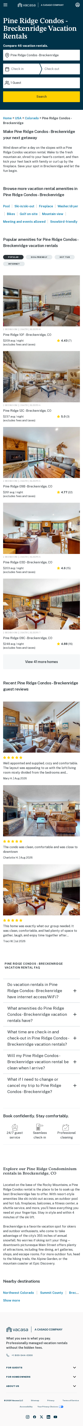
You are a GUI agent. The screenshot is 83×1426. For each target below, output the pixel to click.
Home (7, 118)
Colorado (32, 118)
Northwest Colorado (18, 1293)
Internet (14, 264)
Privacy (50, 1400)
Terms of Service (70, 1400)
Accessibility (26, 1406)
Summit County (51, 1293)
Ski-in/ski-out (24, 206)
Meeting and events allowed (24, 222)
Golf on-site (29, 214)
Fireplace (46, 206)
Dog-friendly (39, 257)
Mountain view (52, 214)
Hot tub (65, 257)
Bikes (11, 214)
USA (18, 118)
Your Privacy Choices (47, 1406)
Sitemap (35, 1400)
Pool (6, 206)
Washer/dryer (68, 206)
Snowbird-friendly (63, 222)
